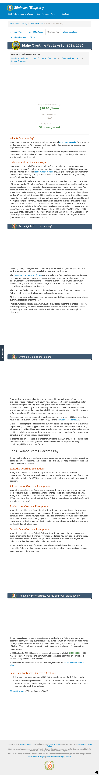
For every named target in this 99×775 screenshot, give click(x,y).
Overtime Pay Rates (19, 58)
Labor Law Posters (18, 37)
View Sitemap (55, 744)
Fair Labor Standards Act (68, 420)
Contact (65, 14)
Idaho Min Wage (17, 691)
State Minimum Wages (47, 14)
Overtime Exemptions (71, 58)
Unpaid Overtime (18, 61)
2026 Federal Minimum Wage (20, 14)
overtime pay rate (67, 142)
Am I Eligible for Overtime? (45, 58)
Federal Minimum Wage (55, 757)
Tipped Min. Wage (35, 32)
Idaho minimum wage (43, 172)
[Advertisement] (49, 84)
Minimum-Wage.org (18, 23)
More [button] (32, 37)
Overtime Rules (36, 23)
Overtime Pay (53, 32)
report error (2, 353)
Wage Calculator (70, 32)
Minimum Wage (16, 32)
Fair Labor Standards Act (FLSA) (28, 275)
